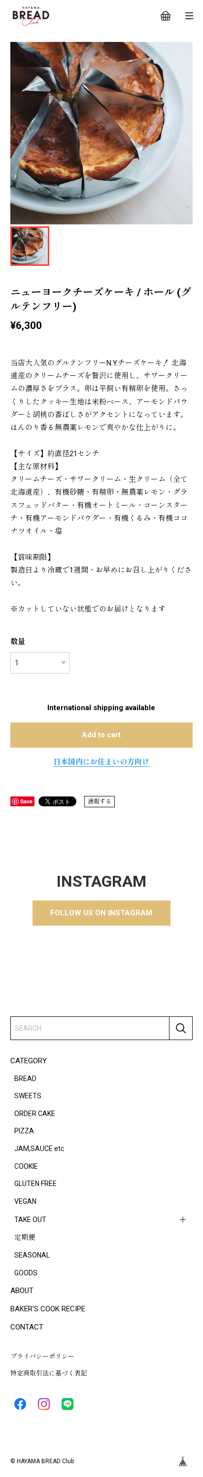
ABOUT (22, 1290)
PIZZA (24, 1131)
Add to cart (101, 734)
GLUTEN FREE (35, 1184)
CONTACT (26, 1327)
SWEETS (27, 1096)
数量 (17, 641)
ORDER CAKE (34, 1113)
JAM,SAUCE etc (39, 1149)
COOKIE (26, 1166)
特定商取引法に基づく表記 (48, 1373)
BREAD (25, 1078)
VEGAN (25, 1201)
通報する (99, 801)
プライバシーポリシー (42, 1356)
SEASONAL (32, 1255)
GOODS (25, 1273)
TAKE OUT (30, 1220)
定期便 (24, 1237)
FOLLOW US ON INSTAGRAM (101, 912)
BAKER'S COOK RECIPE (47, 1308)
